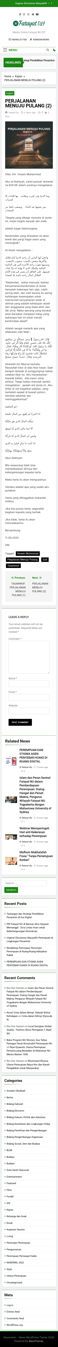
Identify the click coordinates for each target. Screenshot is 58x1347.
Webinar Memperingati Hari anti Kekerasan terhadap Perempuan (34, 832)
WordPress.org (15, 1325)
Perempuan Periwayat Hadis (22, 1256)
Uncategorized (14, 1282)
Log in (10, 1305)
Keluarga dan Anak (17, 1216)
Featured (11, 1183)
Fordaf (10, 1196)
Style (9, 1269)
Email (13, 692)
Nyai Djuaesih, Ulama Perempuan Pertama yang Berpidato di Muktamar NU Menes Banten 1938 (28, 1051)
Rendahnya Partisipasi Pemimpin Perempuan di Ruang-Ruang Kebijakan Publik (27, 952)
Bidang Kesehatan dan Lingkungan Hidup (28, 1124)
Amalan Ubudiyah (16, 1090)
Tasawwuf (13, 565)
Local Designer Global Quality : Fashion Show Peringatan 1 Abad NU (29, 1030)
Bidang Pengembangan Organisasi (25, 1137)
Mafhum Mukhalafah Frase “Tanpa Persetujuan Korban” (36, 856)
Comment (15, 638)
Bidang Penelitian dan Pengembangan (27, 1130)
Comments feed (15, 1318)
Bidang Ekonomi (15, 1110)
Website (13, 705)
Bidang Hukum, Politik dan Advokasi (26, 1117)
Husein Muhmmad (27, 553)
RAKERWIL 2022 (15, 1262)
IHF (8, 1203)
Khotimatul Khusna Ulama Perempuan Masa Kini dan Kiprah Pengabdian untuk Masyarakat (28, 1065)
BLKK (9, 1150)
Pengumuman (14, 1249)
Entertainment (14, 1176)
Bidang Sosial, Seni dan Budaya (23, 1143)
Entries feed (13, 1311)
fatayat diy (14, 112)
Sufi (45, 559)
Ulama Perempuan (16, 1275)
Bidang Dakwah (15, 1104)
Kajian (9, 93)
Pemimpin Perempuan (18, 1242)
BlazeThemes (36, 1341)
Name (13, 678)
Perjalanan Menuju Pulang (22, 559)
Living (10, 1236)
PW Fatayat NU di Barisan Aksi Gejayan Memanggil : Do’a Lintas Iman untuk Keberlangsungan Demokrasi (28, 928)
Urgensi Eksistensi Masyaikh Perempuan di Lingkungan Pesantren (26, 2)
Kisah (10, 1223)
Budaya (10, 1157)
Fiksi (9, 1190)
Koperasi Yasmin (16, 1229)
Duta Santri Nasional (18, 1170)
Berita (10, 1097)
